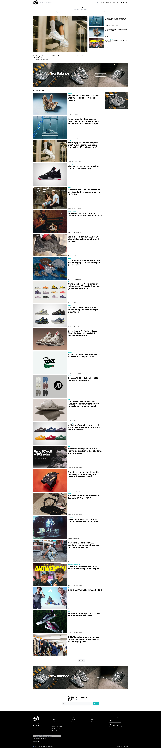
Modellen (54, 721)
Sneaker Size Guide (56, 728)
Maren (37, 59)
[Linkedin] (38, 725)
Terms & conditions (118, 746)
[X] (38, 723)
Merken (53, 719)
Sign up (95, 703)
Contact (91, 719)
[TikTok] (36, 725)
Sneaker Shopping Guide (57, 726)
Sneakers (102, 2)
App (122, 2)
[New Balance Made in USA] (80, 75)
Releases (108, 2)
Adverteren (73, 724)
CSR (91, 724)
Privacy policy (125, 746)
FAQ (91, 721)
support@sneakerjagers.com (40, 738)
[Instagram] (33, 723)
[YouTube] (33, 725)
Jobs (72, 721)
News (118, 2)
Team (34, 54)
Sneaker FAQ (54, 730)
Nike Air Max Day (55, 724)
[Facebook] (36, 723)
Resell (114, 2)
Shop (126, 2)
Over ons (73, 719)
